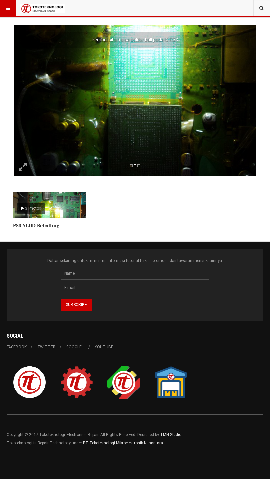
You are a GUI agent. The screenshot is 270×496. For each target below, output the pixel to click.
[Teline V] (42, 8)
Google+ (75, 347)
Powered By (37, 462)
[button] (32, 100)
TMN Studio (170, 434)
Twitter (46, 347)
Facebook (17, 347)
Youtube (104, 347)
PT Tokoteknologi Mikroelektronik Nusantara (123, 443)
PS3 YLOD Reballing (36, 226)
